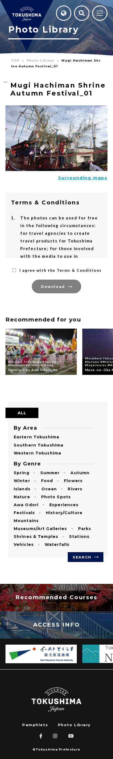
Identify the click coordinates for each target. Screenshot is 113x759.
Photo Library (74, 725)
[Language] (63, 13)
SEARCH (82, 557)
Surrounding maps (83, 177)
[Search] (81, 13)
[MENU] (100, 13)
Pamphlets (35, 725)
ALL (22, 412)
